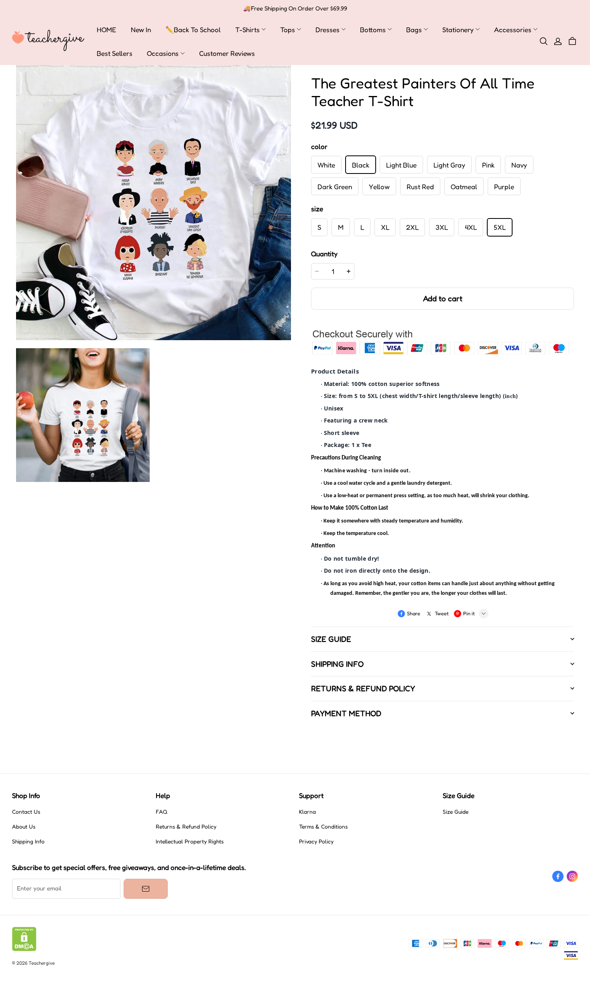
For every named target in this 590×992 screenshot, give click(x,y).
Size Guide (455, 811)
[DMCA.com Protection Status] (24, 949)
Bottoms (373, 29)
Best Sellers (114, 53)
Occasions (163, 53)
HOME (106, 29)
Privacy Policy (316, 841)
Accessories (512, 29)
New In (141, 29)
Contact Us (26, 811)
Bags (414, 29)
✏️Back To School (193, 29)
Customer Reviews (227, 53)
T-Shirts (247, 29)
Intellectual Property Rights (190, 841)
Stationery (458, 29)
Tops (287, 29)
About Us (23, 826)
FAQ (161, 811)
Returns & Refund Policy (186, 826)
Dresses (327, 29)
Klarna (307, 811)
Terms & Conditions (323, 826)
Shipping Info (28, 841)
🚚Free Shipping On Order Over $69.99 (295, 8)
